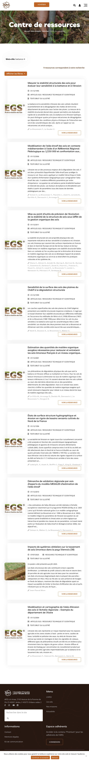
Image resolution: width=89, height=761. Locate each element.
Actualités (50, 711)
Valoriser (45, 31)
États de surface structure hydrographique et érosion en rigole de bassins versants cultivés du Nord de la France (53, 418)
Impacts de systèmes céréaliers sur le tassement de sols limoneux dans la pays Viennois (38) (54, 548)
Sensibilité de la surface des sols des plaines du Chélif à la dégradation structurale (53, 288)
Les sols (49, 702)
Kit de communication (14, 741)
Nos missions (36, 31)
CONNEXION (54, 742)
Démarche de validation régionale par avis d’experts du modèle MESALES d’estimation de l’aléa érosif (53, 484)
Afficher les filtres (14, 73)
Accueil (27, 31)
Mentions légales (12, 737)
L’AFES (49, 697)
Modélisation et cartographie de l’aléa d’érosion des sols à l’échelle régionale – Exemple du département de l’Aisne (53, 609)
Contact (8, 732)
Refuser (55, 757)
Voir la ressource (69, 133)
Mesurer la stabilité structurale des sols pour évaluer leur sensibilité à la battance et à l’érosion (54, 84)
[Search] (74, 5)
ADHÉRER (42, 4)
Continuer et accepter (40, 757)
